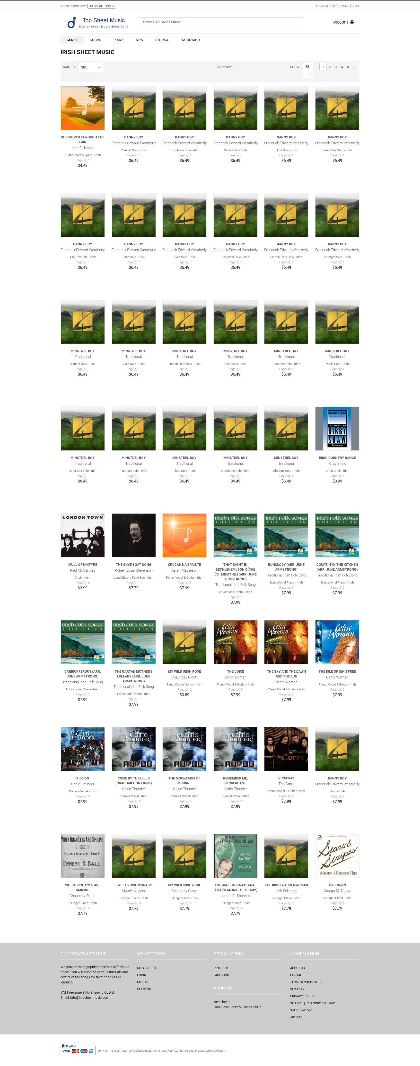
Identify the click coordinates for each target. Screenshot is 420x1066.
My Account (147, 968)
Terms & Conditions (306, 982)
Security (297, 989)
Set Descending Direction (107, 67)
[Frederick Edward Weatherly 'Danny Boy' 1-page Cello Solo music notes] (134, 215)
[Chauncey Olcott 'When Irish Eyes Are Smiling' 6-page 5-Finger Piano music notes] (83, 856)
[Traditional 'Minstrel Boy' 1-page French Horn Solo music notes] (184, 322)
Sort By (69, 67)
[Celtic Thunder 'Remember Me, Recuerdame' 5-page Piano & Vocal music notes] (235, 749)
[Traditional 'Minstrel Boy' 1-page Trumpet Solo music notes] (134, 428)
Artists (296, 1017)
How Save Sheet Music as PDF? (237, 1007)
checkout (145, 989)
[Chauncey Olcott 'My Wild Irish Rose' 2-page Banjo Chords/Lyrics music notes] (184, 642)
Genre (72, 40)
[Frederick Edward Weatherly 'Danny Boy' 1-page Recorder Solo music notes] (235, 215)
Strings (162, 40)
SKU (84, 67)
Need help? (222, 1002)
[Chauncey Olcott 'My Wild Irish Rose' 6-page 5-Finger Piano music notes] (184, 856)
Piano (119, 40)
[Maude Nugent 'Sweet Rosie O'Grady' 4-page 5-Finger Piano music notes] (134, 856)
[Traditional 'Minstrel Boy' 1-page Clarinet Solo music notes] (83, 322)
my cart (143, 982)
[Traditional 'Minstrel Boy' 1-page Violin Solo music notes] (337, 322)
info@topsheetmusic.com (89, 997)
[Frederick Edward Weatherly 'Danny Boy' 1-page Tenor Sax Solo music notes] (337, 108)
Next (354, 67)
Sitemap (296, 1003)
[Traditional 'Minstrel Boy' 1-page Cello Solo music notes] (235, 322)
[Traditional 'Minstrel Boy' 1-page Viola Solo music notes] (134, 322)
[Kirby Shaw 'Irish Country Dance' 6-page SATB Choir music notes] (337, 428)
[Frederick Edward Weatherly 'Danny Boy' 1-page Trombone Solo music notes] (184, 108)
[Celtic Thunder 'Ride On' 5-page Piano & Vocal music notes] (83, 749)
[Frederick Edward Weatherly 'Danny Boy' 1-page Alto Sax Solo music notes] (83, 215)
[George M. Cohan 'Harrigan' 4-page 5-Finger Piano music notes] (337, 856)
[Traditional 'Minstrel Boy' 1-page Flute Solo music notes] (184, 428)
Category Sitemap (320, 1003)
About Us (297, 968)
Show (294, 67)
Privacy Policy (302, 996)
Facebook (221, 975)
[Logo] (97, 22)
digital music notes (344, 6)
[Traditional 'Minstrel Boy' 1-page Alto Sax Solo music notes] (286, 428)
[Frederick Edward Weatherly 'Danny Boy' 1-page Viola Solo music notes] (184, 215)
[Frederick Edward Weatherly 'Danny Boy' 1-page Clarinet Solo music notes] (134, 108)
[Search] (298, 22)
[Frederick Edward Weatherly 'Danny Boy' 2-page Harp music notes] (337, 749)
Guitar (95, 40)
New (139, 40)
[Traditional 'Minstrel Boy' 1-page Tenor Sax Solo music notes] (83, 428)
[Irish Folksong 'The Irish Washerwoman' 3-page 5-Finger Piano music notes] (286, 856)
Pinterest (222, 968)
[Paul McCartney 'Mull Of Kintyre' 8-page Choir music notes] (83, 535)
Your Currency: (74, 6)
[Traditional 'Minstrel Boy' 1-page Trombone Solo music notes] (235, 428)
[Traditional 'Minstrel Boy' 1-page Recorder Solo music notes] (286, 322)
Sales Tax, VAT (301, 1010)
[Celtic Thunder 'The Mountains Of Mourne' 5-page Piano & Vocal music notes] (184, 749)
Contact (297, 975)
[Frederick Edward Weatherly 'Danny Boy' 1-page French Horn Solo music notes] (286, 215)
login (141, 975)
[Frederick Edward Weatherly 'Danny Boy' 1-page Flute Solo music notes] (286, 108)
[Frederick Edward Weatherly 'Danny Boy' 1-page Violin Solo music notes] (235, 108)
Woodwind (190, 40)
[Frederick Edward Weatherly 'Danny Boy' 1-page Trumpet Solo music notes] (337, 215)
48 (307, 66)
